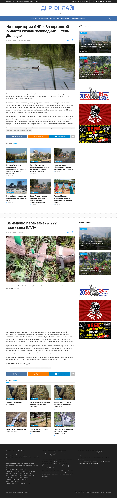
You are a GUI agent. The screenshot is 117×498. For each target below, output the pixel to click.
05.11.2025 (10, 175)
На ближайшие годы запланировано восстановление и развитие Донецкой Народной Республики (16, 169)
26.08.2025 (57, 204)
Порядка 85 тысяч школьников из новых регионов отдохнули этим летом (63, 199)
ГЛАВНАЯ (34, 19)
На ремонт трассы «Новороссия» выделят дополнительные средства (63, 167)
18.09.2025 (57, 171)
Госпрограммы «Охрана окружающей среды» (24, 128)
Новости (20, 40)
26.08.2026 (33, 409)
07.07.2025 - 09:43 (11, 232)
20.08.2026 (57, 409)
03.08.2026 (57, 436)
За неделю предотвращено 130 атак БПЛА (16, 430)
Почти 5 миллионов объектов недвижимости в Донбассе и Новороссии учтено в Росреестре (39, 168)
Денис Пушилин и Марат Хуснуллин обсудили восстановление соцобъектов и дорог (38, 199)
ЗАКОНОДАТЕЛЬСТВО (78, 19)
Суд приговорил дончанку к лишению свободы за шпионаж (40, 404)
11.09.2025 (33, 204)
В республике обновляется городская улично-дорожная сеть (16, 198)
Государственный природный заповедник (52, 128)
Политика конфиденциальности (24, 1)
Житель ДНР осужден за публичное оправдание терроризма (62, 404)
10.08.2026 (33, 434)
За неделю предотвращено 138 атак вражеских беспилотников (63, 431)
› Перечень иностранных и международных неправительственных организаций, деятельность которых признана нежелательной (93, 453)
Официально (28, 40)
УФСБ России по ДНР (44, 368)
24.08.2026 (84, 51)
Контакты (36, 1)
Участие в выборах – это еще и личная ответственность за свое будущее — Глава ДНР (94, 46)
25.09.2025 (33, 173)
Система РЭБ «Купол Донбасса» (26, 368)
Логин (109, 1)
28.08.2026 (10, 407)
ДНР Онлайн (25, 492)
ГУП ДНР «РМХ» (10, 1)
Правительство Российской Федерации (19, 130)
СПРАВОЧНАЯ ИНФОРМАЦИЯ (59, 19)
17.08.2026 (10, 434)
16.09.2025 (10, 202)
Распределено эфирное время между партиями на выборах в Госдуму (93, 73)
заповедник (70, 128)
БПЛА (12, 368)
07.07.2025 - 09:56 (11, 40)
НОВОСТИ (44, 19)
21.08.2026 (84, 76)
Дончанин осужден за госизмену (14, 403)
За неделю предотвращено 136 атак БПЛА (39, 430)
